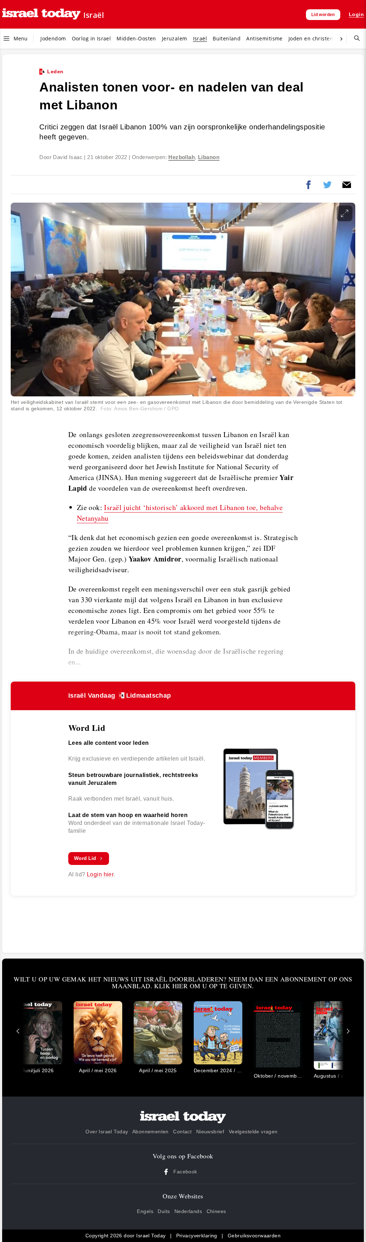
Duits (164, 1211)
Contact (182, 1131)
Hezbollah (181, 157)
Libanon (208, 157)
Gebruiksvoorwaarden (254, 1235)
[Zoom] (344, 213)
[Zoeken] (354, 39)
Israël (93, 15)
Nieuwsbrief (210, 1131)
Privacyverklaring (196, 1235)
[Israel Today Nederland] (41, 14)
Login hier (100, 874)
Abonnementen (150, 1131)
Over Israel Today (106, 1131)
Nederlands (188, 1211)
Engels (145, 1211)
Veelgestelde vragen (253, 1131)
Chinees (216, 1211)
